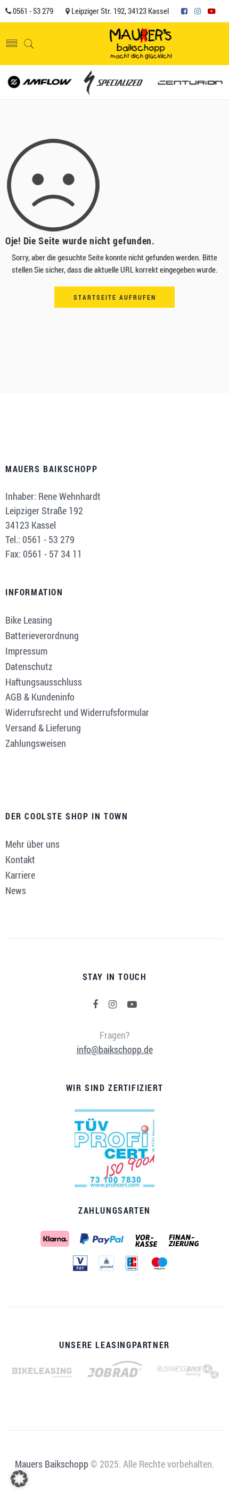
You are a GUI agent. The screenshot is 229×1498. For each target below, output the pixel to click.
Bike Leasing (28, 619)
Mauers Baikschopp (51, 1463)
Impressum (26, 650)
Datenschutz (29, 666)
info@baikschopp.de (115, 1049)
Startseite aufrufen (114, 297)
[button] (19, 1479)
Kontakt (20, 859)
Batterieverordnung (42, 635)
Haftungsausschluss (43, 681)
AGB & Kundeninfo (40, 696)
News (15, 890)
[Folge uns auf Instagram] (113, 1004)
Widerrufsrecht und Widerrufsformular (77, 712)
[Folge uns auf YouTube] (132, 1004)
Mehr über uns (32, 844)
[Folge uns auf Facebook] (95, 1004)
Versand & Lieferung (43, 727)
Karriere (20, 874)
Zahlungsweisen (35, 743)
